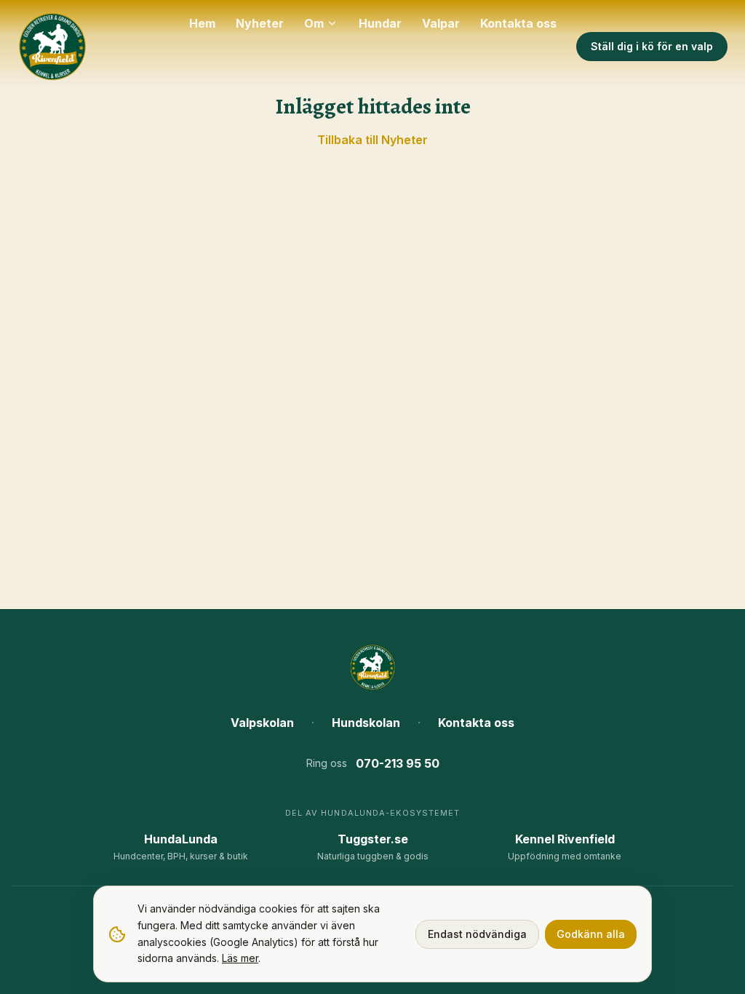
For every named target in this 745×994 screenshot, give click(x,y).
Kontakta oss (518, 23)
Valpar (441, 23)
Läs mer (240, 958)
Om (314, 23)
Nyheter (260, 23)
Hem (202, 23)
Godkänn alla (591, 934)
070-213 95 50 (397, 763)
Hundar (380, 23)
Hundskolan (366, 722)
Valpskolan (262, 722)
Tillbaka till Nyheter (372, 139)
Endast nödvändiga (477, 934)
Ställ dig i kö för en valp (652, 46)
